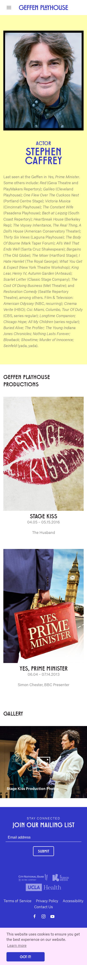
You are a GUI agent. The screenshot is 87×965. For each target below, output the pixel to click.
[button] (8, 7)
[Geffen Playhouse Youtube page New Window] (52, 916)
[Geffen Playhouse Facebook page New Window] (34, 916)
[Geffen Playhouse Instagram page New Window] (43, 916)
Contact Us (43, 906)
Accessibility (73, 900)
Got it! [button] (25, 956)
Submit (43, 851)
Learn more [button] (17, 945)
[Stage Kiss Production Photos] (43, 761)
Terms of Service (17, 900)
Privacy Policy (47, 900)
